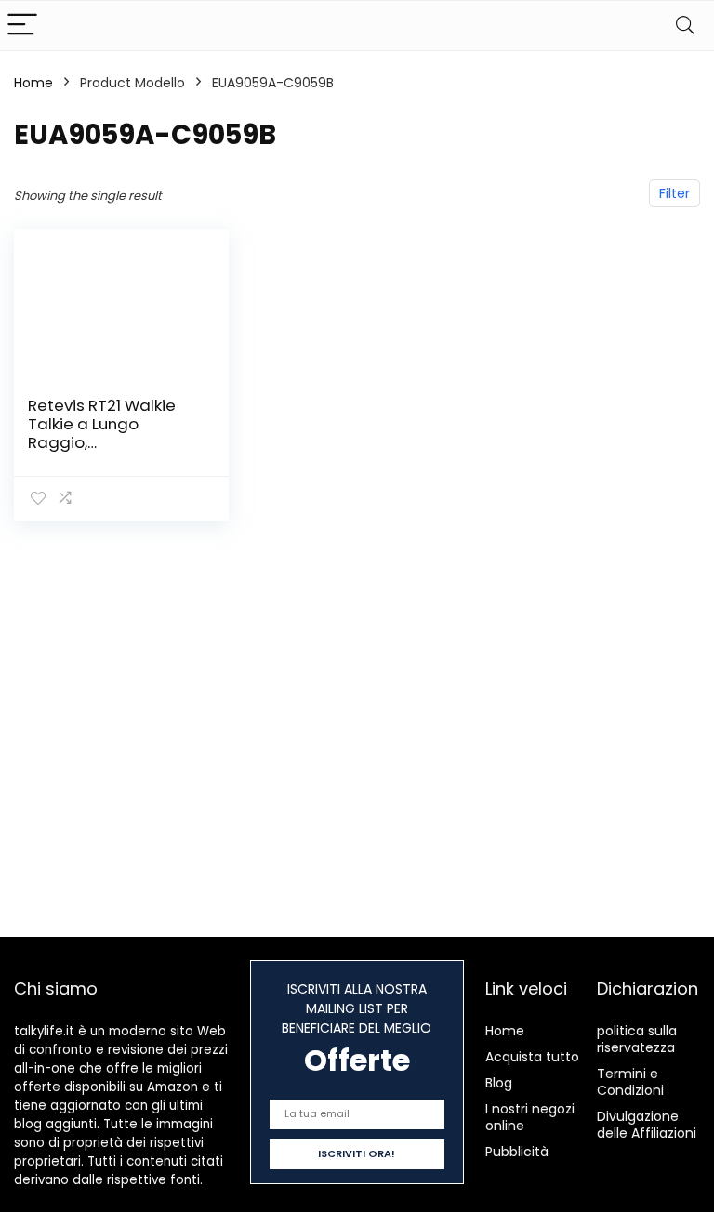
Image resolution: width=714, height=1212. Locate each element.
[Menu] (22, 25)
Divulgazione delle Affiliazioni (646, 1124)
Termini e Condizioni (630, 1082)
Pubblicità (517, 1151)
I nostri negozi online (530, 1117)
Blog (498, 1083)
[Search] (685, 25)
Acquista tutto (532, 1056)
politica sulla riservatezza (637, 1039)
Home (33, 82)
